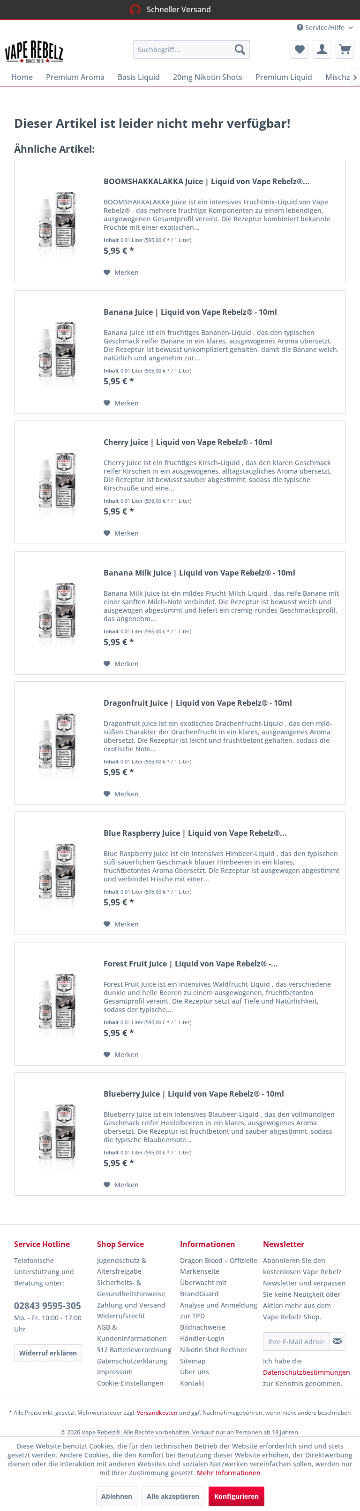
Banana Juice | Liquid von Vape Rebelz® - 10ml (190, 312)
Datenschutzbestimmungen (306, 1372)
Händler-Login (202, 1338)
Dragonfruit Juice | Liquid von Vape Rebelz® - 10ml (198, 703)
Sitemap (193, 1360)
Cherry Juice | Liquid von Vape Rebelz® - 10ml (188, 442)
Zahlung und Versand (131, 1305)
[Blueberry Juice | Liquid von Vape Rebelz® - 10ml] (56, 1134)
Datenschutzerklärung (132, 1360)
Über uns (194, 1371)
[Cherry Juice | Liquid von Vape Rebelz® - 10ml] (56, 482)
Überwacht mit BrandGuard (203, 1288)
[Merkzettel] (299, 49)
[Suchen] (240, 49)
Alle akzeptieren (173, 1496)
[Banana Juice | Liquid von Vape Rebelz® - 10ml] (56, 352)
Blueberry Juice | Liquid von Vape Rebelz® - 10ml (194, 1094)
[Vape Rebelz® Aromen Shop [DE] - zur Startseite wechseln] (38, 51)
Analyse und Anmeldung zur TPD (218, 1311)
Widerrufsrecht (121, 1315)
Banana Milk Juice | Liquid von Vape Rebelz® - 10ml (199, 573)
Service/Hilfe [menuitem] (324, 27)
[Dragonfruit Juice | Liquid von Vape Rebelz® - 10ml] (56, 743)
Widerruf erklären (48, 1352)
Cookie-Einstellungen (130, 1383)
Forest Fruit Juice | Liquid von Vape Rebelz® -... (191, 964)
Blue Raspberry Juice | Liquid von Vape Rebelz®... (195, 833)
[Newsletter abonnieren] (337, 1341)
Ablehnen (116, 1496)
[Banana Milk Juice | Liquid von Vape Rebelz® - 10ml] (56, 613)
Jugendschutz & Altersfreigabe (121, 1266)
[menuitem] (191, 49)
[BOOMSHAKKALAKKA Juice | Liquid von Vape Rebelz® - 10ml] (56, 221)
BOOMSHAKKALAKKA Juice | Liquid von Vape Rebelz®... (207, 182)
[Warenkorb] (345, 49)
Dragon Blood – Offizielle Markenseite (218, 1266)
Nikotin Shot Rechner (213, 1349)
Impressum (115, 1371)
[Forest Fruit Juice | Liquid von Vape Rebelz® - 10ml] (56, 1003)
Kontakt (192, 1383)
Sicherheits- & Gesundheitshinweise (131, 1288)
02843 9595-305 (47, 1306)
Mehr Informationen (229, 1472)
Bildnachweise (202, 1327)
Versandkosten (157, 1413)
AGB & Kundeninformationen (132, 1333)
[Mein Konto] (322, 49)
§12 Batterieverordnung (134, 1349)
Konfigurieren (236, 1496)
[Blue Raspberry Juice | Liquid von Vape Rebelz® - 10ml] (56, 873)
